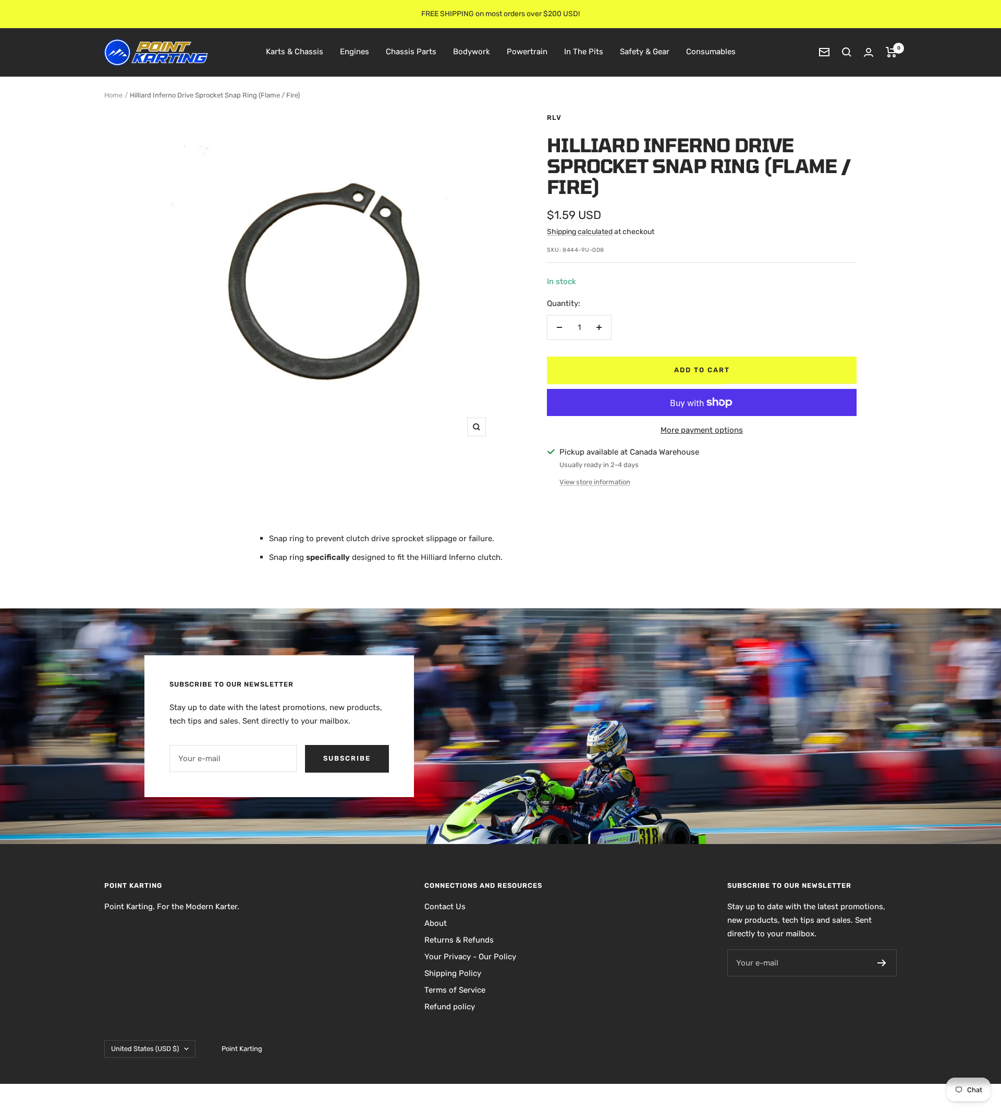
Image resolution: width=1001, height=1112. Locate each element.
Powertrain (527, 51)
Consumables (711, 51)
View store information (594, 482)
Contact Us (445, 906)
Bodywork (471, 51)
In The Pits (583, 51)
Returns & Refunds (459, 940)
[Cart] (891, 52)
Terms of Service (454, 990)
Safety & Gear (644, 51)
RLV (554, 117)
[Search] (846, 52)
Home (113, 95)
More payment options (702, 430)
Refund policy (449, 1006)
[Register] (881, 963)
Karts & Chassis (294, 51)
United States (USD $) (145, 1049)
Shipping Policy (452, 973)
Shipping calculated (580, 231)
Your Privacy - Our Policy (470, 956)
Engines (354, 51)
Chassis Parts (411, 51)
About (435, 923)
